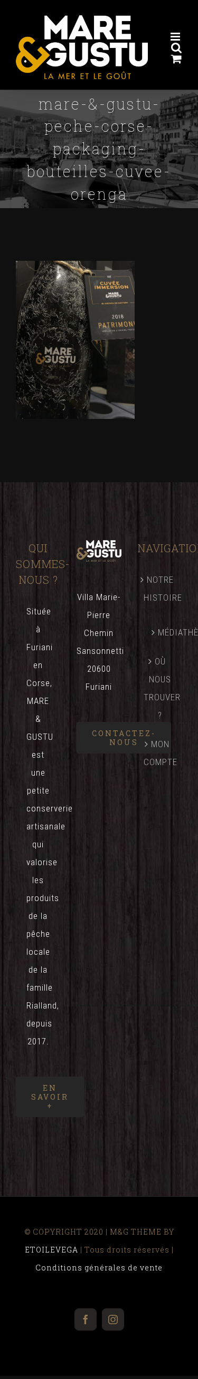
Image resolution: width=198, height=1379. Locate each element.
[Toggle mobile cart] (176, 58)
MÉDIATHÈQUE (165, 632)
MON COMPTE (160, 753)
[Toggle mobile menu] (176, 36)
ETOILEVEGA (51, 1250)
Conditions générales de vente (99, 1268)
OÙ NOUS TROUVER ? (160, 688)
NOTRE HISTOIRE (160, 588)
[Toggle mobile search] (176, 47)
